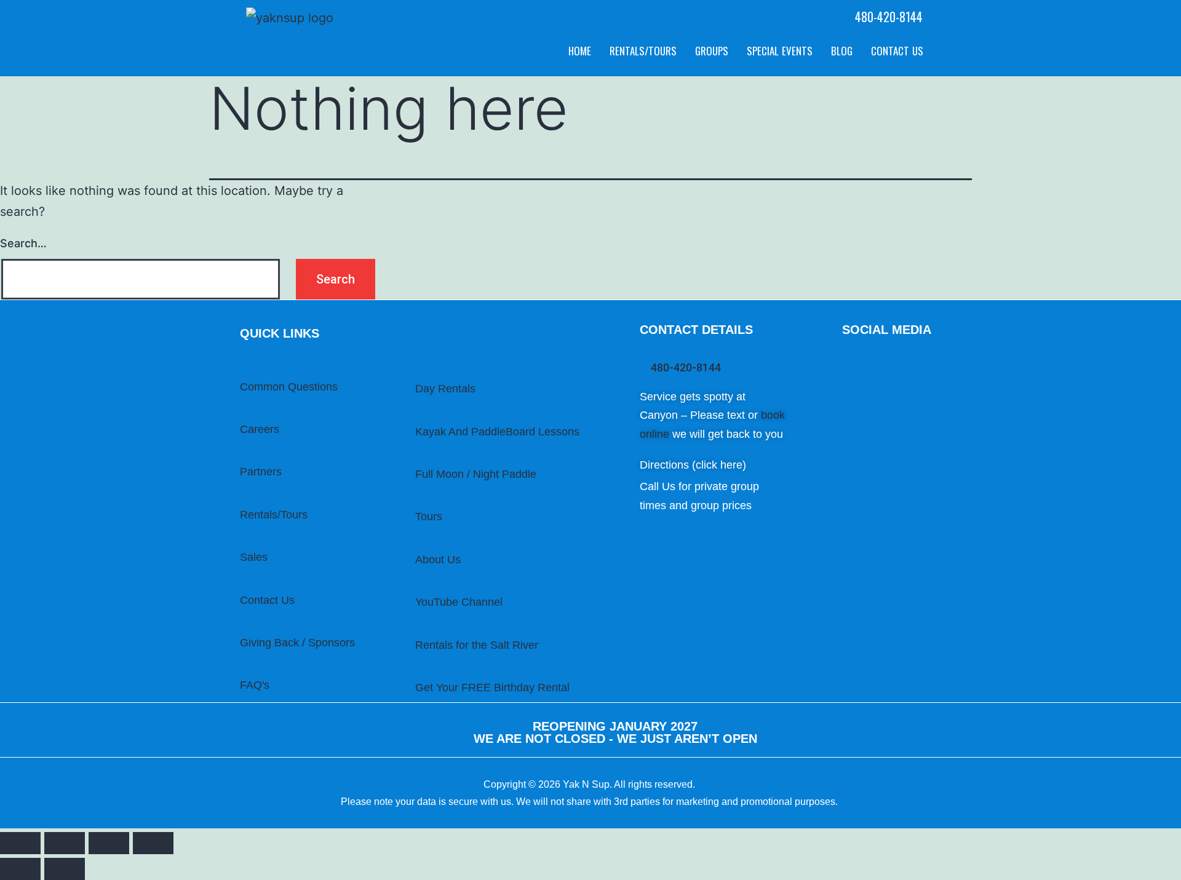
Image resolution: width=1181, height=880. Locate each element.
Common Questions (289, 387)
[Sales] (242, 540)
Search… (23, 243)
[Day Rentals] (417, 370)
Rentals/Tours (274, 515)
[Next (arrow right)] (64, 869)
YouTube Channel (459, 602)
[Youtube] (851, 361)
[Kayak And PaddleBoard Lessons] (417, 413)
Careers (259, 429)
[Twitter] (845, 392)
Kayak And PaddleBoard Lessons (497, 432)
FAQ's (254, 685)
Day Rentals (445, 389)
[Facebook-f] (904, 361)
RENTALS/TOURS (643, 50)
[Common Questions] (242, 369)
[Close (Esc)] (20, 843)
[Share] (64, 843)
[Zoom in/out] (153, 843)
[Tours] (417, 497)
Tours (428, 516)
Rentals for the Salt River (476, 645)
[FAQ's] (242, 668)
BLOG (842, 50)
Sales (254, 557)
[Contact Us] (242, 583)
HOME (579, 50)
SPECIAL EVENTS (780, 50)
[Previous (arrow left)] (20, 869)
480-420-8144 (889, 16)
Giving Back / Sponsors (297, 642)
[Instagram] (882, 361)
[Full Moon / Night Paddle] (417, 455)
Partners (261, 472)
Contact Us (267, 600)
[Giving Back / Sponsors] (242, 625)
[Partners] (242, 454)
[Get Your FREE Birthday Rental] (417, 670)
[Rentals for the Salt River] (417, 628)
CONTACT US (897, 50)
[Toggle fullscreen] (109, 843)
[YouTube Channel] (417, 585)
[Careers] (242, 412)
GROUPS (711, 50)
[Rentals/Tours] (242, 497)
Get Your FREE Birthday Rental (492, 687)
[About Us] (417, 540)
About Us (438, 559)
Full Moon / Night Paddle (475, 474)
